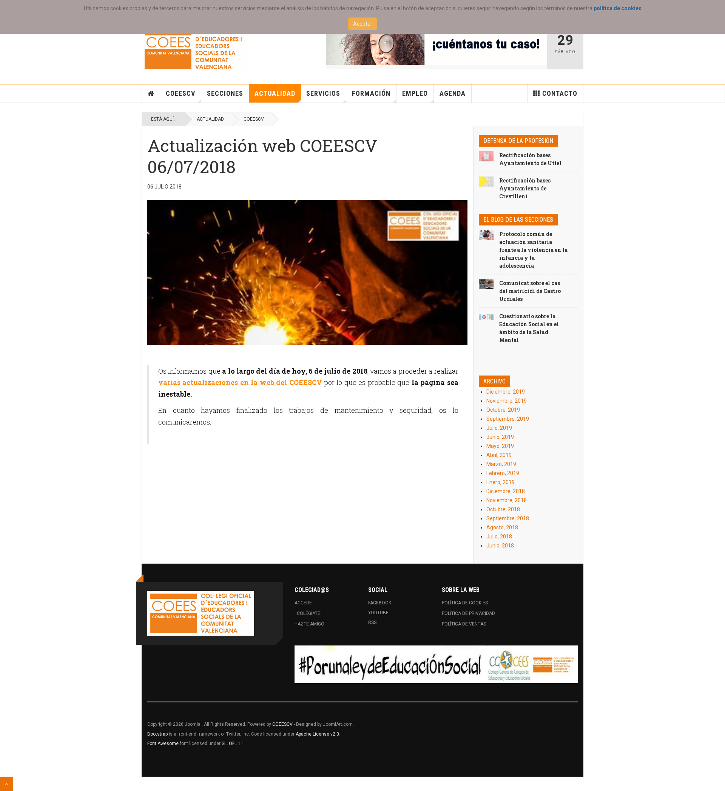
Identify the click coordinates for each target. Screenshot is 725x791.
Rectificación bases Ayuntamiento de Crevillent (525, 188)
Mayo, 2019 (500, 446)
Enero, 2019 (500, 482)
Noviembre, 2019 (506, 401)
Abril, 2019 (499, 455)
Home (151, 93)
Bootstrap (157, 734)
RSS (372, 622)
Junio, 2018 (500, 546)
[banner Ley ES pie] (436, 664)
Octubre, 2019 (503, 410)
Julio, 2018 (499, 536)
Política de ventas (464, 624)
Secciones (225, 93)
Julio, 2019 (499, 428)
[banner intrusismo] (437, 46)
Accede (303, 603)
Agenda (453, 93)
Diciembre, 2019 (505, 392)
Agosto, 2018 (502, 527)
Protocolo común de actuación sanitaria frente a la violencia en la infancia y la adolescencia (533, 249)
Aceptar (362, 24)
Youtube (378, 612)
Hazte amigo (309, 624)
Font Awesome (163, 743)
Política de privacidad (468, 613)
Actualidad (275, 93)
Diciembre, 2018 (505, 491)
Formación (371, 93)
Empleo (415, 93)
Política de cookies (465, 603)
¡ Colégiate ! (308, 613)
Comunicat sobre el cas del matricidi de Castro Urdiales (530, 290)
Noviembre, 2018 (506, 500)
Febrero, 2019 (502, 473)
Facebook (379, 603)
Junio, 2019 (500, 437)
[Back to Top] (6, 784)
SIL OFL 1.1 (233, 743)
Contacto (559, 93)
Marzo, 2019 (501, 464)
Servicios (323, 93)
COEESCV (180, 93)
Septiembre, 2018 (507, 518)
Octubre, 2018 (503, 509)
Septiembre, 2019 (507, 419)
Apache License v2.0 (317, 734)
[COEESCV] (195, 49)
